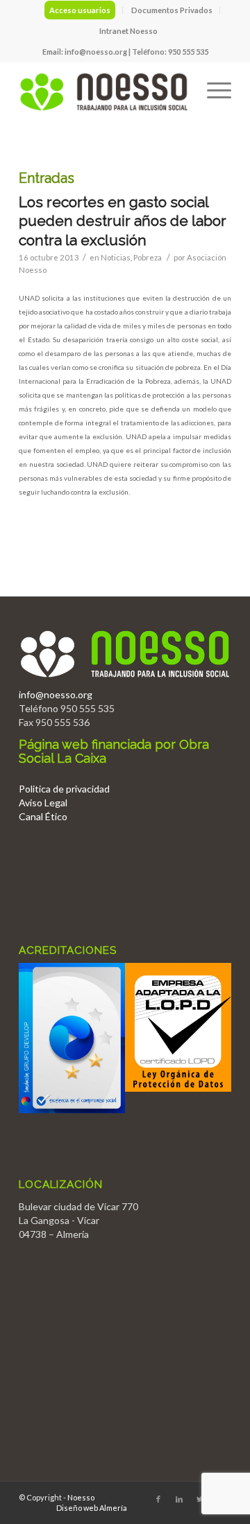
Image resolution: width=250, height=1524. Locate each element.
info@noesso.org (96, 51)
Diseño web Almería (91, 1507)
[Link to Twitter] (200, 1499)
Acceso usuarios (79, 10)
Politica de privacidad (64, 789)
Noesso (80, 1497)
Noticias (116, 257)
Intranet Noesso (128, 30)
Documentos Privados (171, 10)
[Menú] (212, 89)
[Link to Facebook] (158, 1499)
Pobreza (147, 257)
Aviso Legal (43, 802)
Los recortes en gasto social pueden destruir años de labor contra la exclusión (122, 221)
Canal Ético (43, 816)
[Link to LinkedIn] (179, 1499)
